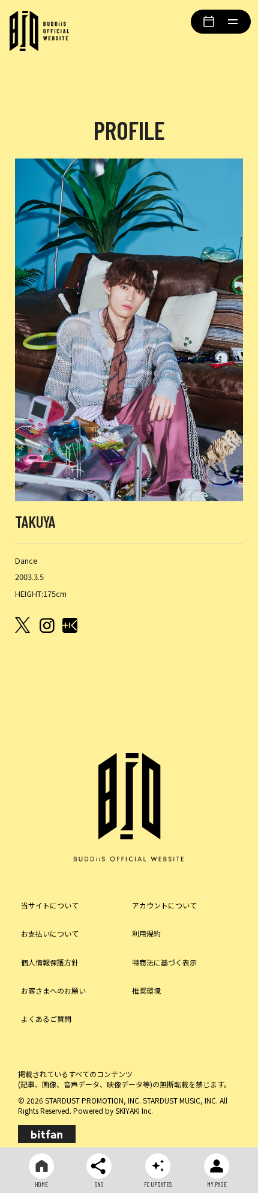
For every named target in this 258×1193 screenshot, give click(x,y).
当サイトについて (50, 905)
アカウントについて (164, 905)
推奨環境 (146, 990)
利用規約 (146, 933)
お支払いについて (50, 933)
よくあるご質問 (46, 1018)
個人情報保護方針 (50, 962)
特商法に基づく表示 (164, 962)
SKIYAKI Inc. (134, 1110)
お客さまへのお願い (53, 990)
